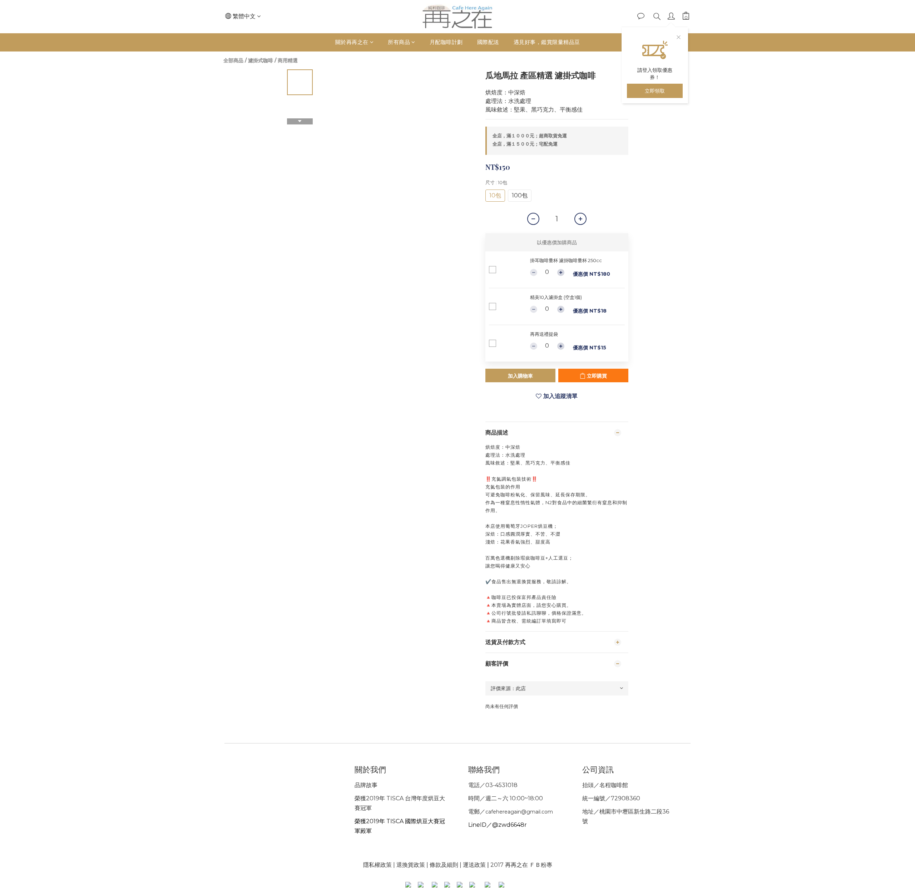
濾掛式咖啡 (260, 60)
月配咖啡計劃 (446, 42)
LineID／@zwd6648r (497, 824)
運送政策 (474, 864)
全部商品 (233, 60)
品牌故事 (366, 785)
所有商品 (399, 42)
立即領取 (655, 91)
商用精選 (288, 60)
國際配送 (488, 42)
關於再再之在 (352, 42)
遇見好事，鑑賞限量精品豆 (547, 42)
